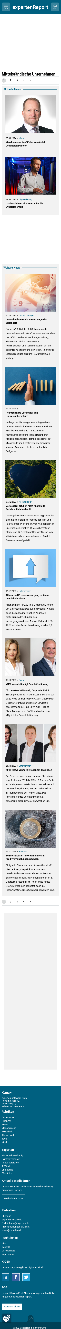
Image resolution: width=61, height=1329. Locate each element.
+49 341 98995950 (15, 1106)
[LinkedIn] (5, 1277)
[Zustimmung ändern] (7, 1318)
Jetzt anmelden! (11, 1306)
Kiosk (41, 1267)
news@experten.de (12, 1230)
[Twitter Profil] (26, 1277)
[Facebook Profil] (16, 1277)
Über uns (6, 1216)
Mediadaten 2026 (13, 1198)
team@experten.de (19, 1223)
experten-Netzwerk (12, 1219)
